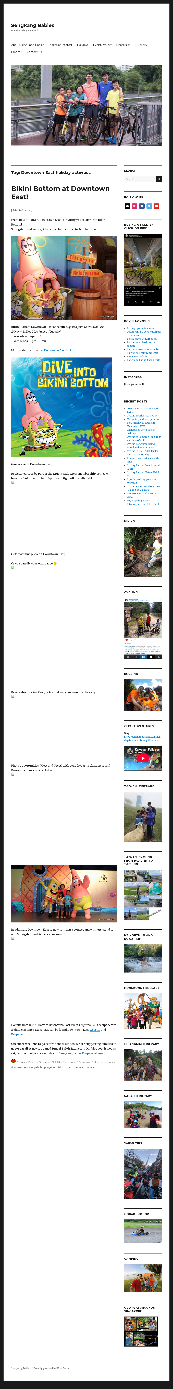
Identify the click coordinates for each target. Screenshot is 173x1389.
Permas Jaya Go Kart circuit (142, 338)
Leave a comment (85, 1067)
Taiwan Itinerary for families (143, 349)
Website (95, 1029)
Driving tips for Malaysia (140, 328)
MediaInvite (69, 1062)
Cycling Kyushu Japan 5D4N (142, 415)
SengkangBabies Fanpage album (81, 1053)
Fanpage (17, 1034)
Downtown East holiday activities (97, 1062)
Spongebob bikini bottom (57, 1067)
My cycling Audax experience (143, 419)
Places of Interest (60, 45)
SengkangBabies (26, 1062)
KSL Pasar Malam (137, 356)
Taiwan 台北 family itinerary (142, 353)
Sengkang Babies (32, 25)
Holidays (82, 45)
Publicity (141, 45)
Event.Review (102, 45)
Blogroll (16, 52)
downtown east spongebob (26, 1067)
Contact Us (34, 52)
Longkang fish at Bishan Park (143, 360)
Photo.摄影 (123, 45)
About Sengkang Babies (27, 45)
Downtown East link (58, 350)
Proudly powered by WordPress (51, 1368)
